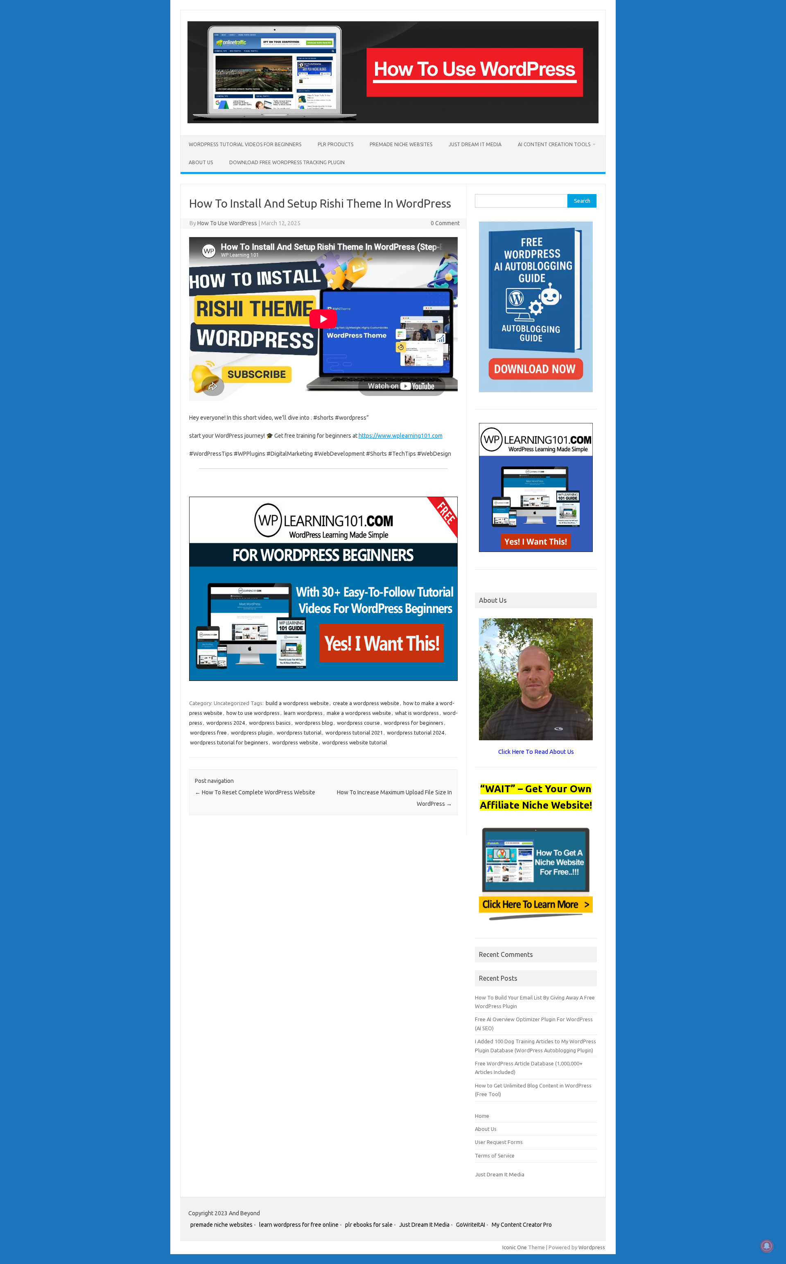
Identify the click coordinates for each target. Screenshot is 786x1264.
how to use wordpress (253, 713)
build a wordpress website (297, 703)
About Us (201, 162)
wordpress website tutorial (354, 742)
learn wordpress (303, 713)
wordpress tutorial (299, 732)
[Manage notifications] (766, 1246)
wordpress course (358, 723)
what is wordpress (417, 713)
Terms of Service (495, 1155)
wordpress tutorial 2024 (415, 732)
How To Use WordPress (227, 223)
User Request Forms (499, 1142)
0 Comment (445, 223)
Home (482, 1116)
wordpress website (295, 742)
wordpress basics (270, 723)
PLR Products (335, 144)
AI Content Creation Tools (554, 144)
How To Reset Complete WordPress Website (255, 792)
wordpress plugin (252, 732)
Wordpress (591, 1247)
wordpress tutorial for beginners (229, 742)
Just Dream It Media (475, 144)
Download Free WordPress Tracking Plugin (287, 162)
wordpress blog (314, 723)
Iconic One (514, 1247)
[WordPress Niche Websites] (393, 121)
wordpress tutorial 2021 (354, 732)
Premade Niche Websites (401, 144)
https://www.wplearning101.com (401, 435)
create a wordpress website (366, 703)
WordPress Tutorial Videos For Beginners (245, 144)
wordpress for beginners (413, 723)
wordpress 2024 (225, 723)
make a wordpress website (359, 713)
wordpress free (208, 732)
